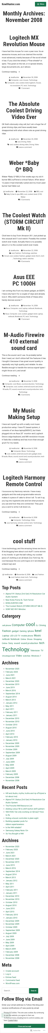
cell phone (6, 625)
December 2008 (12, 777)
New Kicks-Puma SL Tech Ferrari (20, 600)
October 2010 (11, 725)
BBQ (37, 191)
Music (19, 384)
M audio (6, 389)
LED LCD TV (15, 636)
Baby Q (9, 194)
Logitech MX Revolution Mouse (24, 41)
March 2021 (11, 678)
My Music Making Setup (24, 413)
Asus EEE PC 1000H (24, 280)
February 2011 (12, 712)
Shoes (30, 639)
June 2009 (10, 762)
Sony (10, 643)
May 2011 (10, 706)
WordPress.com (13, 983)
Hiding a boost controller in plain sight (22, 818)
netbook (31, 308)
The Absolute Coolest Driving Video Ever (24, 110)
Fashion (18, 253)
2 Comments (25, 395)
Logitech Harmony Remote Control (24, 481)
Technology (33, 80)
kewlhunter (15, 77)
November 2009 (12, 746)
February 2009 (12, 774)
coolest (22, 83)
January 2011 (11, 715)
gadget (28, 256)
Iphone (30, 631)
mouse (25, 80)
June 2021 (10, 675)
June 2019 (10, 687)
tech (25, 86)
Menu (40, 4)
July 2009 (10, 759)
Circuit (6, 256)
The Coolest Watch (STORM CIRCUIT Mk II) (24, 222)
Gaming (23, 631)
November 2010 (12, 721)
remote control (23, 523)
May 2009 (10, 765)
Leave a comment (25, 147)
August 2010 (11, 728)
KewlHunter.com (11, 4)
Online (23, 639)
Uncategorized (8, 656)
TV (42, 650)
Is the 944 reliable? (14, 827)
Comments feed (13, 980)
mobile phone (27, 636)
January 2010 (11, 740)
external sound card (31, 387)
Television (35, 650)
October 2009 (11, 749)
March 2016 (11, 690)
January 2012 (11, 703)
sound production (28, 384)
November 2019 (12, 684)
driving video (24, 144)
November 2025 (12, 669)
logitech (32, 83)
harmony (13, 523)
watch (24, 259)
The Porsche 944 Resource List (19, 806)
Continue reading (9, 72)
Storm (38, 256)
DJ (37, 625)
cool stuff (24, 541)
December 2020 (12, 681)
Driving (23, 142)
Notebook (38, 308)
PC (22, 86)
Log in (8, 974)
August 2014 (11, 697)
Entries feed (11, 977)
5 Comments (25, 200)
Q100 (40, 194)
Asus (8, 308)
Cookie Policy (13, 1020)
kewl (27, 83)
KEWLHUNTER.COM (14, 603)
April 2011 (10, 709)
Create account (12, 971)
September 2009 (13, 752)
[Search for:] (15, 991)
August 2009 (11, 756)
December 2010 (12, 718)
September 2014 (13, 694)
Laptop (24, 308)
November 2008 (12, 780)
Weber (23, 197)
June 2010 (10, 731)
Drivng (31, 144)
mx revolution (15, 86)
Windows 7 (36, 656)
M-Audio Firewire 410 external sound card (24, 341)
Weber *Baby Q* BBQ (24, 166)
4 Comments (25, 261)
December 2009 (12, 743)
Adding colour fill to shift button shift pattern (25, 809)
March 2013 (11, 700)
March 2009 (11, 771)
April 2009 (10, 768)
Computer (15, 80)
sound (14, 389)
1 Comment (25, 88)
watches (34, 253)
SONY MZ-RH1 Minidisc (16, 609)
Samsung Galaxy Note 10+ (17, 830)
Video (29, 142)
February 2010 (12, 737)
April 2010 (10, 734)
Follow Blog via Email (22, 999)
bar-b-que (16, 194)
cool (20, 80)
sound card (21, 389)
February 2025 (12, 672)
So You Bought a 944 (15, 834)
